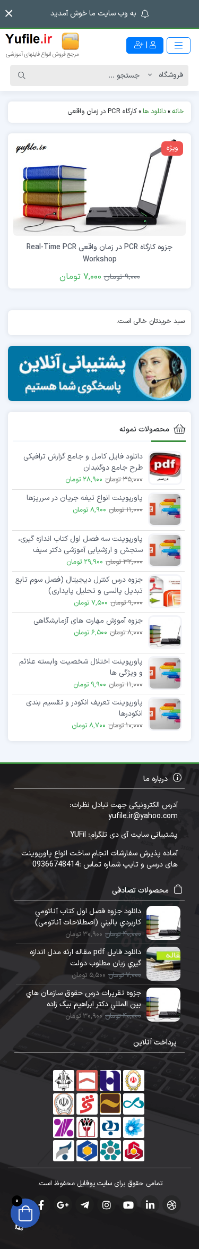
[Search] (21, 75)
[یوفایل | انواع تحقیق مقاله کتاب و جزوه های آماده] (42, 45)
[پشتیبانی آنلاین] (99, 373)
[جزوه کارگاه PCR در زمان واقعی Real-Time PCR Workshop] (99, 186)
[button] (8, 13)
